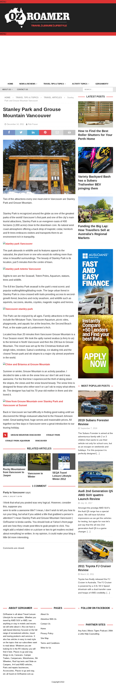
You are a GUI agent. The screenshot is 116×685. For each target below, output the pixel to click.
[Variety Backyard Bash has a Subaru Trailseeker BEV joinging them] (95, 160)
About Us (6, 89)
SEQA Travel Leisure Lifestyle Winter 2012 (61, 475)
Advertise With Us (48, 619)
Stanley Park (53, 435)
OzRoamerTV (101, 84)
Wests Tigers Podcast (97, 631)
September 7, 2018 (89, 428)
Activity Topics (79, 84)
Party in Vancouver (14, 492)
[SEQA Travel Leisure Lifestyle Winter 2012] (63, 461)
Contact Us (22, 89)
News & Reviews (27, 84)
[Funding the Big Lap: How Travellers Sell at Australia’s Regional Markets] (95, 210)
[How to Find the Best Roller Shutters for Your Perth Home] (95, 114)
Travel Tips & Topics (54, 84)
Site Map (44, 638)
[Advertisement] (58, 58)
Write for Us (46, 648)
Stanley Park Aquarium (17, 441)
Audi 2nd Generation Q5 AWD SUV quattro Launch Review (95, 495)
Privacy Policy (47, 633)
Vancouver (41, 441)
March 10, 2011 (87, 574)
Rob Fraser (33, 124)
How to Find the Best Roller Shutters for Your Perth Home (95, 134)
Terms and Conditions (50, 643)
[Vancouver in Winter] (39, 462)
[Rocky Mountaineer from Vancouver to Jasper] (14, 459)
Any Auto (82, 631)
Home (10, 84)
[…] (98, 453)
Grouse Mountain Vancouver (26, 435)
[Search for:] (98, 89)
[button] (3, 1)
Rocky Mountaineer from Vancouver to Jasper (14, 472)
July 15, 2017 (86, 503)
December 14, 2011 (15, 124)
